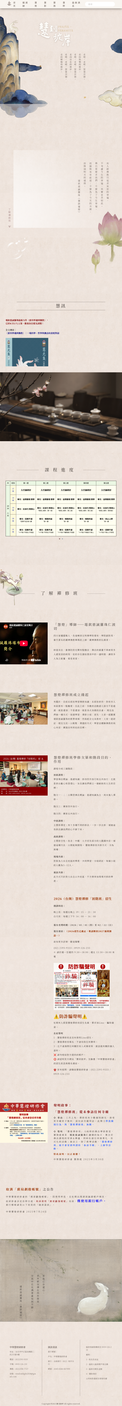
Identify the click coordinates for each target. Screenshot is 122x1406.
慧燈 (36, 4)
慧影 (45, 4)
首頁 (14, 4)
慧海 (54, 4)
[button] (59, 539)
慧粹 (64, 4)
